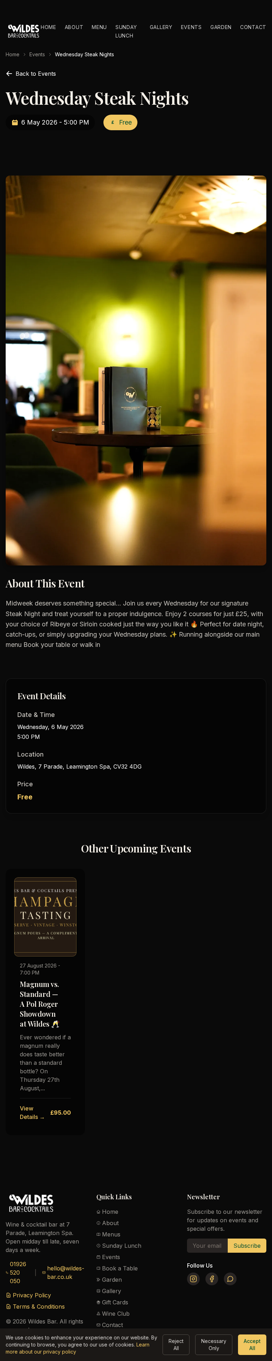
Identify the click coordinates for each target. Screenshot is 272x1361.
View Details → (32, 1112)
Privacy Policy (32, 1295)
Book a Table (120, 1268)
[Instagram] (193, 1279)
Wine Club (116, 1313)
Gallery (161, 27)
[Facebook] (211, 1279)
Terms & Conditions (39, 1306)
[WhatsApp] (230, 1279)
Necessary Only (213, 1344)
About (74, 27)
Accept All (252, 1344)
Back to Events (36, 73)
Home (48, 27)
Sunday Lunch (121, 1245)
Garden (221, 27)
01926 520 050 (18, 1272)
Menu (99, 27)
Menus (111, 1234)
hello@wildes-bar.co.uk (65, 1272)
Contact (253, 27)
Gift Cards (115, 1302)
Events (191, 27)
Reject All (176, 1344)
